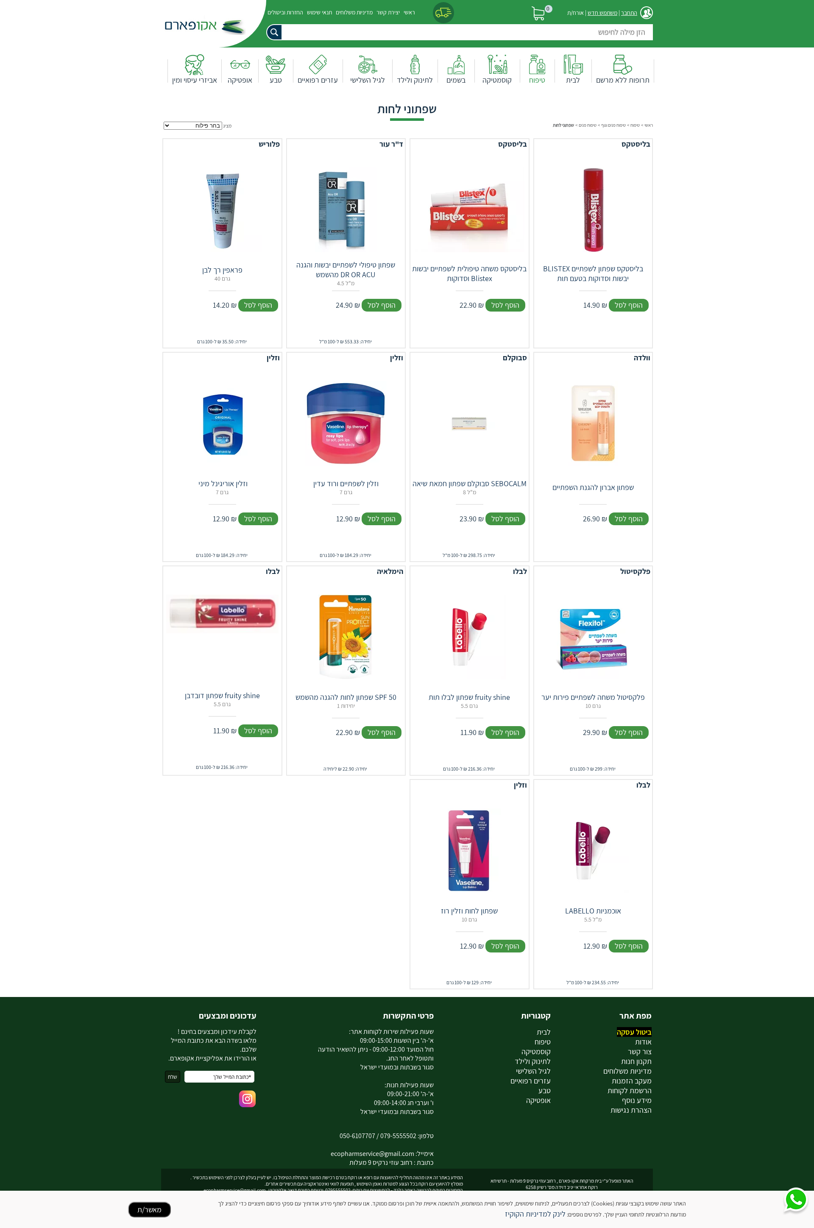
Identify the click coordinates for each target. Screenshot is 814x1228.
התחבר (629, 13)
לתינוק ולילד (415, 80)
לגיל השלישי (367, 80)
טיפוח (537, 80)
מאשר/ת (149, 1209)
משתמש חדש (602, 13)
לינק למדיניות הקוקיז (535, 1214)
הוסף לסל (629, 305)
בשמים (456, 80)
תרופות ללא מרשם (623, 80)
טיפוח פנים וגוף (613, 125)
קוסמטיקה (497, 80)
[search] (456, 32)
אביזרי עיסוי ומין (194, 80)
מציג (227, 126)
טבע (276, 80)
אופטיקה (240, 80)
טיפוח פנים (588, 125)
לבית (573, 80)
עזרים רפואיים (318, 80)
